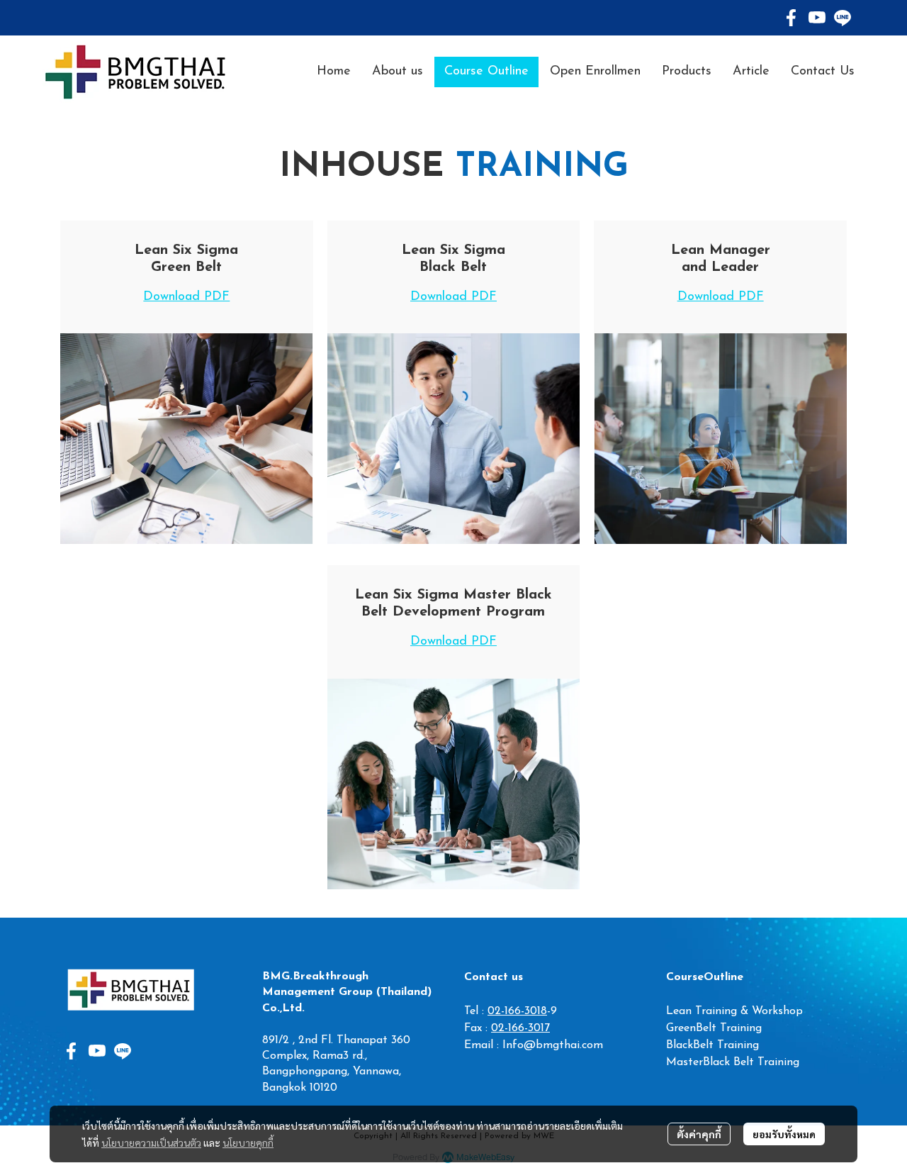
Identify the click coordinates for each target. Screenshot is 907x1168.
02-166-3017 (520, 1028)
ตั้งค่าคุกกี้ (699, 1134)
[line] (842, 17)
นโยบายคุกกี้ (248, 1142)
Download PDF (186, 297)
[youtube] (817, 17)
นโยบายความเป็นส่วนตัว (151, 1142)
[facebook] (791, 17)
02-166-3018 (517, 1011)
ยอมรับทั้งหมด (784, 1134)
